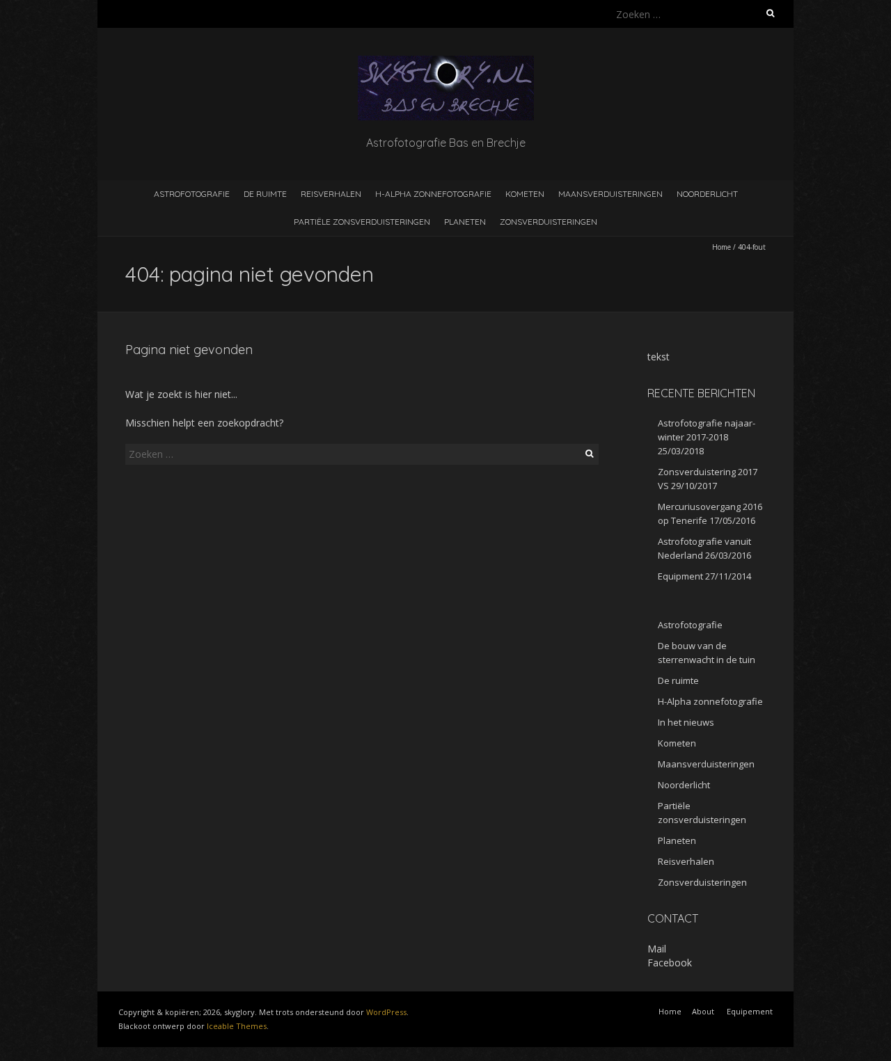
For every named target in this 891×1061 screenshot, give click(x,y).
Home (721, 247)
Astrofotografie (192, 194)
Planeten (465, 221)
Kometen (524, 194)
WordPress (386, 1012)
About (703, 1011)
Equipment (680, 576)
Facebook (669, 962)
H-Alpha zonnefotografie (433, 194)
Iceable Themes (237, 1026)
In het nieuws (686, 722)
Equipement (750, 1011)
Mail (656, 948)
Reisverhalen (331, 194)
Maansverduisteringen (610, 194)
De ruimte (265, 194)
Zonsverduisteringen (548, 221)
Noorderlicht (707, 194)
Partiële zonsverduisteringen (362, 221)
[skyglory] (446, 62)
